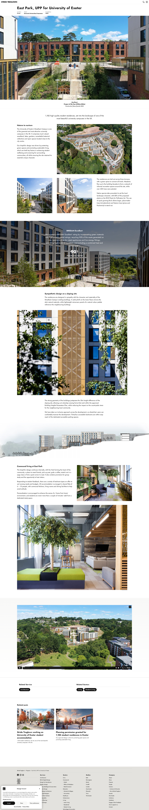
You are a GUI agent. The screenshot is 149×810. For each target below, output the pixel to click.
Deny (21, 803)
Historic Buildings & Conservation (48, 786)
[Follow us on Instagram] (20, 775)
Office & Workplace (68, 784)
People (110, 784)
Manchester (89, 789)
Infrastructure (66, 798)
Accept (9, 803)
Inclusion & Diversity (115, 789)
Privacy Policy (26, 806)
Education (65, 789)
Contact (111, 807)
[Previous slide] (18, 352)
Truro (87, 793)
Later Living (66, 802)
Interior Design (43, 789)
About (110, 777)
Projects (28, 770)
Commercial (66, 780)
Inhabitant (111, 800)
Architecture (24, 689)
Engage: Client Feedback (115, 802)
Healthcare (65, 795)
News (110, 780)
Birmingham (89, 780)
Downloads (111, 795)
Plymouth (88, 791)
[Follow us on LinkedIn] (18, 775)
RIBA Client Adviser (45, 795)
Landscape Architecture (46, 791)
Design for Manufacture (45, 782)
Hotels (65, 782)
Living (80, 689)
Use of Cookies (17, 806)
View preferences (34, 803)
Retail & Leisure (67, 786)
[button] (143, 2)
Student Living (90, 689)
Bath (87, 777)
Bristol (87, 782)
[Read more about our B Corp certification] (18, 781)
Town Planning (43, 800)
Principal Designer (44, 793)
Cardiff (87, 784)
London (88, 786)
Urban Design (43, 802)
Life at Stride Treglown (115, 791)
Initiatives (111, 798)
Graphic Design (44, 784)
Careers (111, 786)
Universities (66, 793)
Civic (64, 777)
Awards (110, 793)
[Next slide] (130, 352)
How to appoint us (113, 804)
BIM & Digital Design (45, 780)
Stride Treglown (21, 770)
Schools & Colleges (68, 791)
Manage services (7, 799)
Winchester (89, 795)
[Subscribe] (23, 775)
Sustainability (43, 798)
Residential (66, 804)
